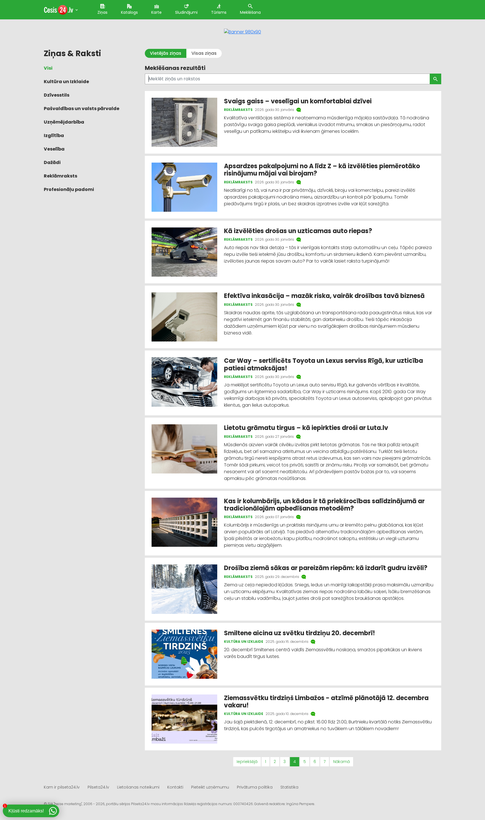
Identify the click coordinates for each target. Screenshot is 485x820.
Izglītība (54, 135)
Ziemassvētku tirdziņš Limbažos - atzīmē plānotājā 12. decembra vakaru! (326, 702)
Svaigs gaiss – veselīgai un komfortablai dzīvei (298, 101)
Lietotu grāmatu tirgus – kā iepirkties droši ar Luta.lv (306, 427)
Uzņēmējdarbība (64, 122)
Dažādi (52, 162)
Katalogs (129, 12)
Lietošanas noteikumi (138, 787)
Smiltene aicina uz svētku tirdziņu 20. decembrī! (299, 633)
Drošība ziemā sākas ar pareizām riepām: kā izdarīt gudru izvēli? (325, 568)
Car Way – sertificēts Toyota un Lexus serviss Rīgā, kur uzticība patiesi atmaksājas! (323, 364)
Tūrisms (219, 12)
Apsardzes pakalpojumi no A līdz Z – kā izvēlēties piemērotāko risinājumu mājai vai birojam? (322, 170)
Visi (48, 68)
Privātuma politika (255, 787)
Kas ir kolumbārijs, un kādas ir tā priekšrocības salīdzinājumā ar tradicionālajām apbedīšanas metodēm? (324, 505)
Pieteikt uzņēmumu (210, 787)
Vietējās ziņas (165, 53)
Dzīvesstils (56, 95)
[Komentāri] (299, 110)
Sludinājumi (186, 12)
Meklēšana (250, 12)
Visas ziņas (204, 53)
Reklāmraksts (60, 176)
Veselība (54, 149)
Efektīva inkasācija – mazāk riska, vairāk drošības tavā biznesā (324, 295)
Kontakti (175, 787)
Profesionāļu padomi (69, 189)
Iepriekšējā (247, 761)
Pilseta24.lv (98, 787)
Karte (156, 12)
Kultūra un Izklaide (66, 81)
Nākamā (341, 761)
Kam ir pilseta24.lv (62, 787)
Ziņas (102, 12)
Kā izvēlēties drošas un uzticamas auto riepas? (298, 231)
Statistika (289, 787)
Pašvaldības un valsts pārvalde (81, 108)
